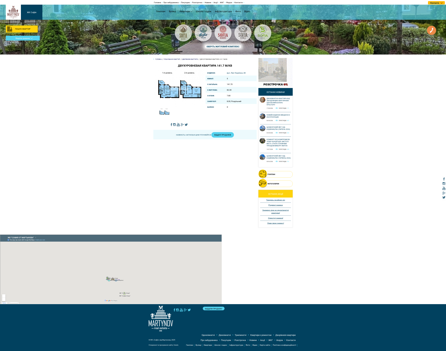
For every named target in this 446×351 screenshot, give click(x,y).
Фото (238, 11)
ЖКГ (222, 2)
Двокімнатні (225, 335)
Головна (157, 2)
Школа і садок (203, 11)
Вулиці (172, 11)
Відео (247, 11)
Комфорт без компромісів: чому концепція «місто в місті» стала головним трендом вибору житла (278, 142)
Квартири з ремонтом (260, 335)
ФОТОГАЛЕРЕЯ (273, 184)
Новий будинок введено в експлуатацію (278, 116)
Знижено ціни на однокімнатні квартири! (275, 211)
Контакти (238, 2)
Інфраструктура (223, 11)
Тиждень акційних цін (275, 200)
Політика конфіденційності (284, 345)
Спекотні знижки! (275, 218)
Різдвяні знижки (275, 205)
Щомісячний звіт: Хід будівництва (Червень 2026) (279, 157)
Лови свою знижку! (275, 223)
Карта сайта (265, 345)
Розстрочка (197, 2)
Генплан (160, 11)
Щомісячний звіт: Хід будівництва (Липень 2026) (278, 128)
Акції (215, 2)
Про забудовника (171, 2)
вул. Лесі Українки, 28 (236, 73)
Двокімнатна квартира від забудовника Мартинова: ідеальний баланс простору (278, 102)
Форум (229, 2)
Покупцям (185, 2)
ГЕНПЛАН (271, 174)
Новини (208, 2)
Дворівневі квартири (285, 335)
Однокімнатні (208, 335)
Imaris (176, 345)
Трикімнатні (240, 335)
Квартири (185, 11)
